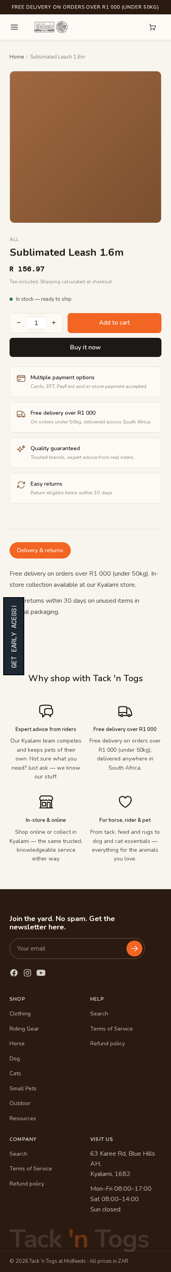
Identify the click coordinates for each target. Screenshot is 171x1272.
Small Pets (23, 1088)
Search (99, 1013)
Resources (23, 1118)
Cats (15, 1073)
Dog (15, 1058)
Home (17, 57)
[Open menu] (14, 27)
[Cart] (152, 27)
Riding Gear (24, 1029)
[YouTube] (41, 972)
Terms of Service (111, 1029)
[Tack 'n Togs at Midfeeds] (51, 27)
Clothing (20, 1013)
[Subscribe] (134, 948)
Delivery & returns (40, 550)
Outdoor (20, 1103)
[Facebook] (14, 972)
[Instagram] (27, 972)
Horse (17, 1043)
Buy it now (85, 347)
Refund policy (107, 1043)
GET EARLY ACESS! (14, 636)
